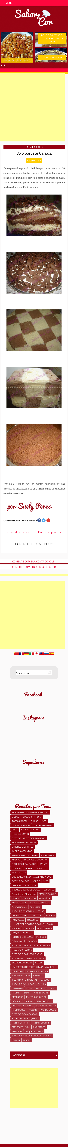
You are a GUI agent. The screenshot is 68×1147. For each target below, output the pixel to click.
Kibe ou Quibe (41, 992)
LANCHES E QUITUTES (22, 847)
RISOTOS (16, 868)
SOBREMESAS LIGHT (22, 962)
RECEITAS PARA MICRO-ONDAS (27, 954)
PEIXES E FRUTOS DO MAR (25, 855)
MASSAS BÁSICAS (47, 894)
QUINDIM (32, 941)
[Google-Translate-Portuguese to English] (41, 655)
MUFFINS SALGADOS (36, 997)
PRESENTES (32, 919)
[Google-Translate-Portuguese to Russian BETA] (46, 655)
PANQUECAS (18, 919)
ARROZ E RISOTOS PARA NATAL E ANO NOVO (34, 924)
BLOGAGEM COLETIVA (37, 971)
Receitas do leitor (35, 958)
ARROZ (36, 881)
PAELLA (48, 928)
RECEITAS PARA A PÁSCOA (24, 1014)
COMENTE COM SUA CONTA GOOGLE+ (34, 562)
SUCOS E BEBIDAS (30, 829)
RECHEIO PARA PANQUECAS (25, 1018)
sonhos (26, 1040)
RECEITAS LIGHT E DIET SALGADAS (28, 838)
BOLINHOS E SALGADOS (24, 864)
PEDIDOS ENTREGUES (22, 937)
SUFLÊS (39, 962)
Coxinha (42, 984)
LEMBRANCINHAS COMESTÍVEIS (27, 915)
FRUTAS (15, 992)
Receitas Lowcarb (40, 1022)
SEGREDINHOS (19, 902)
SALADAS (28, 868)
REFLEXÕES (17, 958)
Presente (33, 1010)
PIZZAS (15, 898)
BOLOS (15, 816)
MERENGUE (17, 997)
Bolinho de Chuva (21, 975)
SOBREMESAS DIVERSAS (24, 842)
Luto (39, 928)
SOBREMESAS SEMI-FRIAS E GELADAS (30, 812)
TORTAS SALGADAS (42, 825)
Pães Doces (30, 885)
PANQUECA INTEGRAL (22, 932)
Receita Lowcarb (20, 1022)
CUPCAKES (48, 889)
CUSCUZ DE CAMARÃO (23, 984)
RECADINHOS (47, 855)
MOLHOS (50, 915)
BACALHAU (17, 971)
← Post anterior (18, 532)
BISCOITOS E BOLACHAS (35, 859)
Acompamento (19, 907)
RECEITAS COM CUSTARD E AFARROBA (31, 945)
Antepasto (35, 907)
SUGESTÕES (39, 1027)
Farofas (26, 992)
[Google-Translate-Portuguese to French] (21, 655)
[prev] (1, 65)
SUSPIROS (17, 1031)
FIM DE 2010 (41, 988)
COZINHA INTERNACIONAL (24, 980)
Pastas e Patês (29, 898)
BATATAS (16, 928)
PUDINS (34, 821)
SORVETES (42, 868)
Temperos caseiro (34, 1031)
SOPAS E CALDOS (20, 881)
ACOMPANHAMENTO (39, 902)
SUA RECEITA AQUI (21, 1027)
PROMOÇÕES (18, 1010)
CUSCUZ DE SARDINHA (23, 911)
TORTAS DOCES (20, 821)
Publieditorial (18, 941)
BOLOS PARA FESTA (34, 160)
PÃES (43, 821)
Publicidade (44, 898)
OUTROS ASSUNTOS (22, 851)
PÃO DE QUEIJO (48, 1010)
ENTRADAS (28, 928)
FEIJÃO (41, 911)
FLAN (53, 988)
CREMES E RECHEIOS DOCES (26, 889)
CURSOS (45, 980)
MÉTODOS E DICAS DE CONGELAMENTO (31, 1001)
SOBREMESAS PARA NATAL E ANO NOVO (31, 877)
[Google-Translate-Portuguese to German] (26, 655)
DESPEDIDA (17, 988)
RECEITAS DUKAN (20, 834)
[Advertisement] (34, 1088)
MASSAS (16, 859)
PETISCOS (41, 937)
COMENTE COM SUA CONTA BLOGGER (34, 567)
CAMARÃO (38, 975)
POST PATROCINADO (46, 1005)
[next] (4, 65)
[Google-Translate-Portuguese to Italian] (31, 655)
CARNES (43, 864)
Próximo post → (50, 532)
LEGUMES (16, 885)
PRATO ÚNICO (19, 872)
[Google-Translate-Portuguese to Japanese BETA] (36, 655)
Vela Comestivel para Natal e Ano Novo (31, 1035)
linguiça (16, 1040)
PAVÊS (15, 829)
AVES (45, 881)
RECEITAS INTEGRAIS (22, 949)
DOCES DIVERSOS (21, 825)
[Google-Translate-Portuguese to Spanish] (51, 655)
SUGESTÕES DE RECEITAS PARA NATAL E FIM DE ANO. (34, 967)
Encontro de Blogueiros (24, 894)
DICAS (29, 988)
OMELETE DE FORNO (22, 1005)
